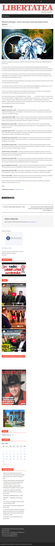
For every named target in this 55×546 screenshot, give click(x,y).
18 (7, 456)
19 (10, 456)
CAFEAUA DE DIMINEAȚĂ (9, 495)
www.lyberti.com (19, 189)
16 (24, 454)
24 (3, 459)
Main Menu (6, 16)
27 (14, 459)
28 (17, 459)
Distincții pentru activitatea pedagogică (12, 505)
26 (10, 459)
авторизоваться (32, 221)
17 (3, 456)
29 (21, 459)
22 (21, 456)
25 (7, 459)
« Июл (4, 464)
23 (24, 456)
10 (3, 454)
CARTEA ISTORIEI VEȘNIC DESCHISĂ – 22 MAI (14, 207)
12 (10, 454)
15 (21, 454)
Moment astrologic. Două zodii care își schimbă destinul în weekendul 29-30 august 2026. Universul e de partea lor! (14, 474)
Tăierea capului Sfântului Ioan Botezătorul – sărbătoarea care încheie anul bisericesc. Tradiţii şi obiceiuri (13, 482)
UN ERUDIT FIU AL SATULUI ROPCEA (12, 516)
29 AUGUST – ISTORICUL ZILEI (10, 497)
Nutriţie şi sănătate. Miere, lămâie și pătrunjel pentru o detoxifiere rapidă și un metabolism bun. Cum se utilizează (40, 208)
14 (17, 454)
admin (12, 26)
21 (17, 456)
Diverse (12, 197)
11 (7, 454)
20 (14, 456)
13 (14, 454)
